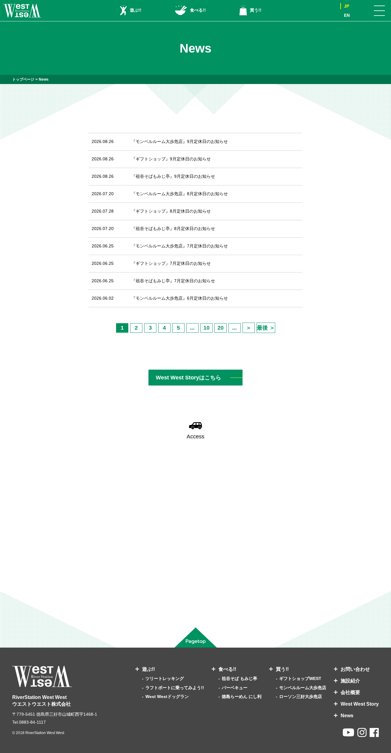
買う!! (255, 10)
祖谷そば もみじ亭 (239, 678)
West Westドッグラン (167, 696)
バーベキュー (234, 687)
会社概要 (350, 692)
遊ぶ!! (135, 10)
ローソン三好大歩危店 (300, 696)
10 (206, 328)
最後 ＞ (266, 328)
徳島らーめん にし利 (241, 696)
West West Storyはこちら (188, 378)
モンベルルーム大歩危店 (302, 687)
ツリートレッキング (164, 678)
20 (220, 328)
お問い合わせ (355, 669)
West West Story (360, 704)
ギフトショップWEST (300, 678)
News (347, 715)
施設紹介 (350, 680)
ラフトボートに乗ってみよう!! (174, 687)
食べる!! (198, 10)
